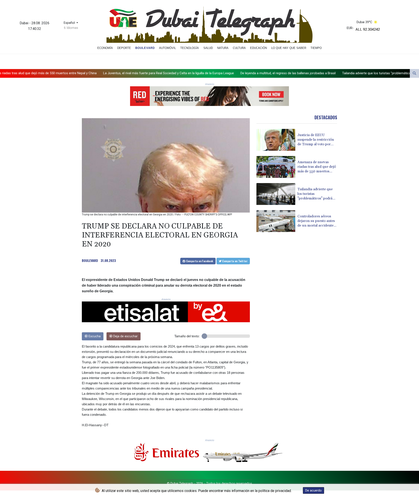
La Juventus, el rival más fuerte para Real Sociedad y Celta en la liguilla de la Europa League (105, 73)
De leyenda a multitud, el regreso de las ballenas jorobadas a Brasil (225, 73)
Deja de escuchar (125, 336)
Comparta (199, 261)
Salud (208, 48)
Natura (222, 48)
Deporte (124, 48)
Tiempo (316, 48)
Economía (105, 48)
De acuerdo (313, 490)
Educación (258, 48)
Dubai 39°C (364, 22)
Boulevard (145, 48)
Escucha (94, 336)
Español (70, 23)
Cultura (239, 48)
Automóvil (167, 48)
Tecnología (189, 48)
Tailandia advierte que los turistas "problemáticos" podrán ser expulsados (332, 73)
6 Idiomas (71, 28)
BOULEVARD (90, 260)
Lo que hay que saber (288, 48)
